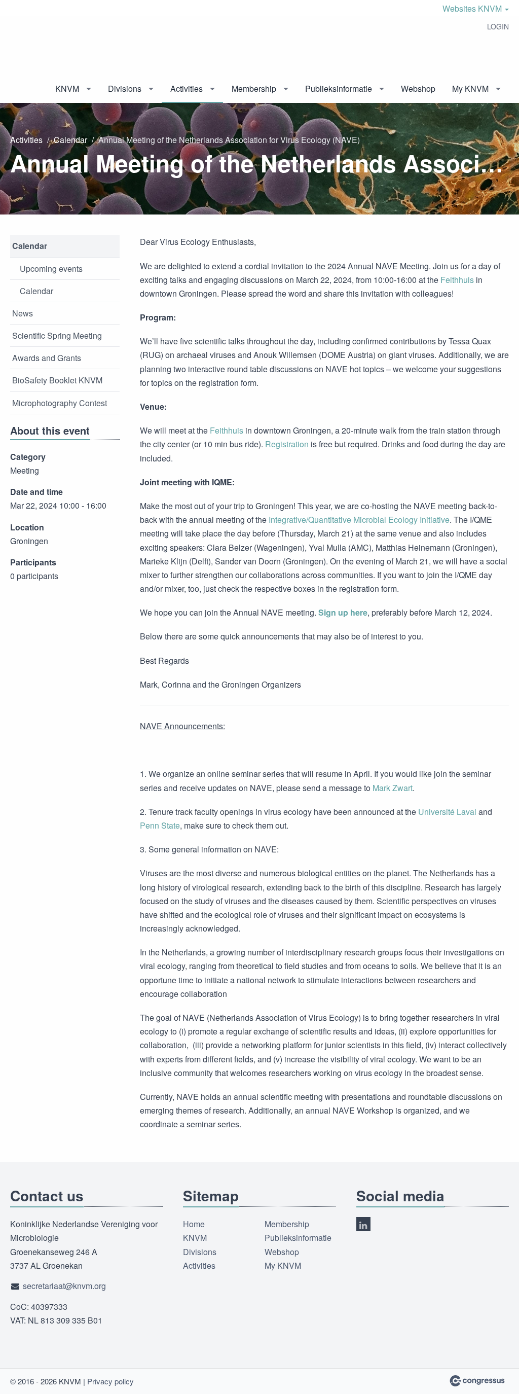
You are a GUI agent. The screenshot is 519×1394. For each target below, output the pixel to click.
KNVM (67, 88)
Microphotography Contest (59, 403)
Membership (254, 88)
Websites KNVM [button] (473, 8)
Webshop (418, 88)
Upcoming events (51, 268)
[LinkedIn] (363, 1224)
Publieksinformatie (338, 88)
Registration (287, 444)
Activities (186, 88)
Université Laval (447, 811)
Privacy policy (110, 1381)
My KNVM (470, 88)
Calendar (70, 140)
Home (194, 1224)
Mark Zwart (393, 788)
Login (498, 26)
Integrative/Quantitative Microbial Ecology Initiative (359, 519)
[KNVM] (50, 46)
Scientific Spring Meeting (57, 335)
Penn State (160, 825)
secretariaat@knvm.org (64, 1286)
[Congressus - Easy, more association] (477, 1380)
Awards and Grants (46, 358)
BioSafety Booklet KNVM (57, 380)
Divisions (124, 88)
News (22, 313)
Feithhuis (457, 279)
